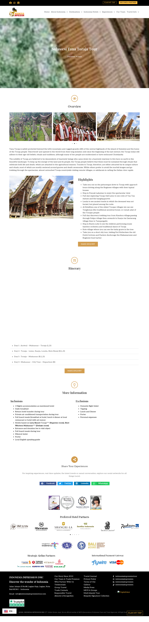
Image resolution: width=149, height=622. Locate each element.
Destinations (74, 12)
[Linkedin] (18, 3)
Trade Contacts (61, 590)
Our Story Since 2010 (63, 576)
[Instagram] (14, 3)
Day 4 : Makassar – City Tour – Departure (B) (34, 362)
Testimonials (60, 585)
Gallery (87, 585)
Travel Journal (90, 576)
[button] (11, 127)
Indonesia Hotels (91, 12)
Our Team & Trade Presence (67, 579)
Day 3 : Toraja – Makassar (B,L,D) (29, 357)
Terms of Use (89, 582)
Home (47, 12)
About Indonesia (58, 12)
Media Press (89, 587)
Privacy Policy (90, 579)
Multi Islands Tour (92, 593)
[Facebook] (10, 3)
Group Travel (60, 587)
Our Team (120, 12)
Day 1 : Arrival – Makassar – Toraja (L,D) (32, 346)
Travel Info (132, 12)
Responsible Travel (62, 593)
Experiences (107, 12)
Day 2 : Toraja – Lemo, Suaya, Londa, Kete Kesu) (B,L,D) (39, 351)
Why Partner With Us (64, 582)
